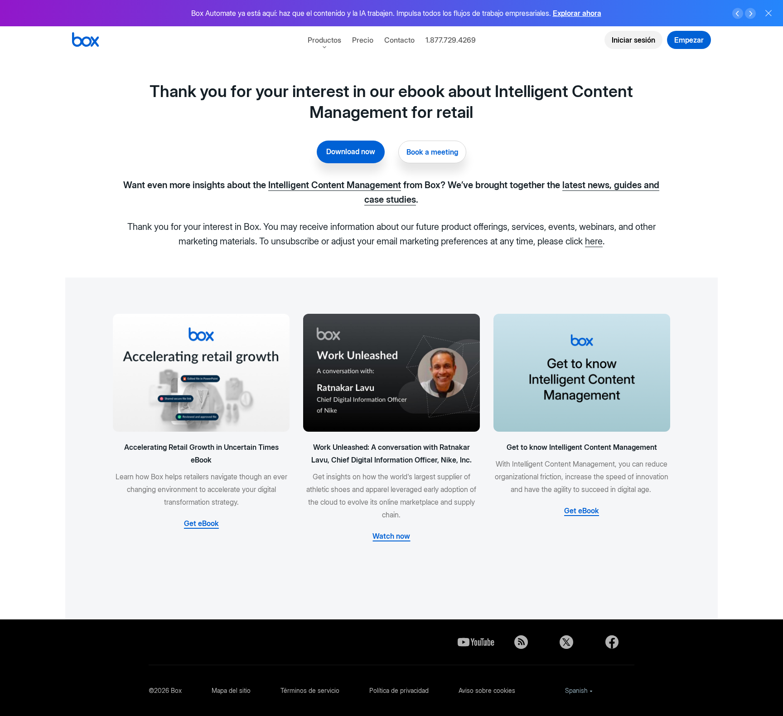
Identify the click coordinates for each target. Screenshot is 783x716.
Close (768, 13)
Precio (362, 39)
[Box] (85, 40)
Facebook (611, 642)
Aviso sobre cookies (487, 690)
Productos (324, 39)
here (594, 241)
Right (750, 13)
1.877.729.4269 (450, 39)
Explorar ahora (577, 13)
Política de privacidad (399, 690)
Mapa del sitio (231, 690)
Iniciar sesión (633, 39)
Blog (521, 642)
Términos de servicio (309, 690)
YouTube (475, 642)
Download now (350, 151)
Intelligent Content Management (334, 185)
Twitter (566, 642)
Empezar (689, 39)
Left (737, 13)
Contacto (399, 39)
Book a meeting (432, 151)
